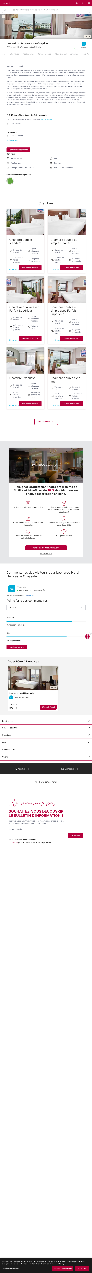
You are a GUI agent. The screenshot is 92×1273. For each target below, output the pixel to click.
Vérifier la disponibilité (18, 150)
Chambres (6, 735)
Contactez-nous (12, 140)
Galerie (5, 757)
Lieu (4, 742)
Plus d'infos (14, 269)
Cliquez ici (13, 842)
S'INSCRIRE (76, 835)
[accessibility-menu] (87, 636)
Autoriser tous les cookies (63, 1268)
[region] (46, 1265)
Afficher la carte (46, 119)
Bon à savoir (7, 721)
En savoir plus (46, 553)
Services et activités (10, 728)
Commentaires (8, 749)
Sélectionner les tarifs (30, 268)
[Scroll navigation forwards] (90, 54)
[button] (76, 3)
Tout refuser (81, 1268)
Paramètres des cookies (10, 1268)
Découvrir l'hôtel (48, 707)
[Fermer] (90, 633)
